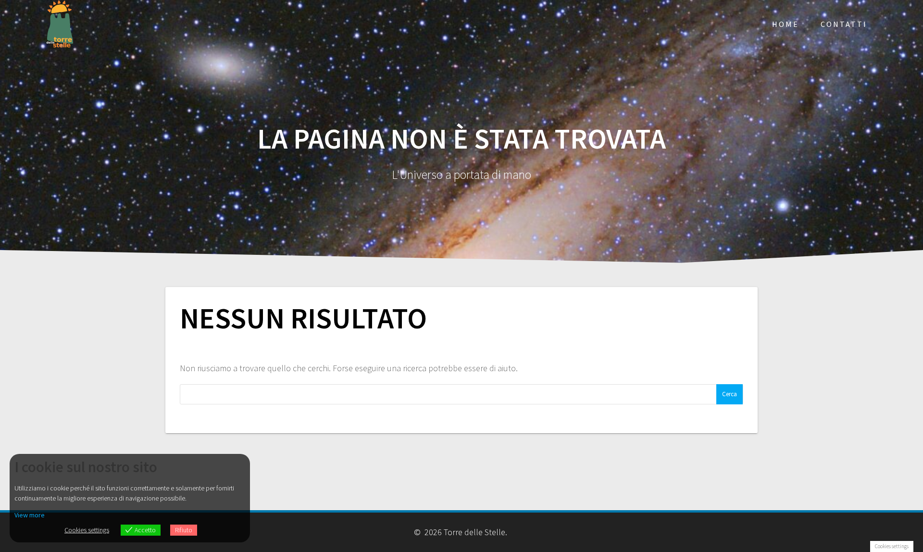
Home (785, 24)
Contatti (844, 24)
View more (29, 515)
